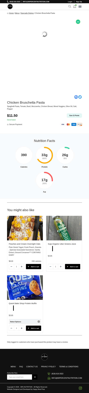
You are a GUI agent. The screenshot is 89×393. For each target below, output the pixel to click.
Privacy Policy (48, 367)
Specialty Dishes (27, 13)
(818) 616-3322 (15, 2)
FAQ (21, 367)
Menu (17, 13)
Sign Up (79, 2)
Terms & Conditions (68, 367)
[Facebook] (76, 97)
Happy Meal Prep (39, 389)
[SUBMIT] (34, 377)
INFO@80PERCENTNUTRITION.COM (36, 2)
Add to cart (35, 267)
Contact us (32, 367)
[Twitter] (80, 97)
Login (70, 2)
